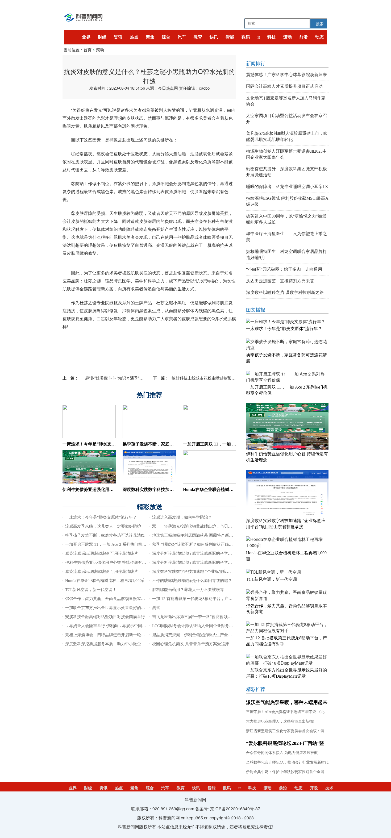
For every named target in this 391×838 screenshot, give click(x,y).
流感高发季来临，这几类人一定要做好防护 (103, 526)
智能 (230, 37)
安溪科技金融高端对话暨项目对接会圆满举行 (105, 617)
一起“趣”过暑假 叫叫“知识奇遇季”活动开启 (109, 378)
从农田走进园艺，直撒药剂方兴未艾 (280, 281)
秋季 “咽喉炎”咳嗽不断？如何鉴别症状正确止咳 (194, 544)
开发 (314, 788)
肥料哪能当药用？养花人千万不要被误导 (188, 589)
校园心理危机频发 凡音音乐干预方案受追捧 (190, 644)
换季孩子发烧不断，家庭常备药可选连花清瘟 (165, 444)
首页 (87, 49)
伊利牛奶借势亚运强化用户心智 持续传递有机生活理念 (114, 489)
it (258, 37)
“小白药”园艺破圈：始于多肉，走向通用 (284, 269)
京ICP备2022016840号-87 (235, 809)
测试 (156, 608)
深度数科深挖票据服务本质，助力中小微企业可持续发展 (115, 644)
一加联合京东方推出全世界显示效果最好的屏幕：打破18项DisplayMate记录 (131, 608)
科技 (271, 37)
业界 (86, 37)
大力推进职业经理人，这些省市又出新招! (280, 721)
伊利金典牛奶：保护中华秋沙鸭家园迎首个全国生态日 (290, 772)
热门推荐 (149, 394)
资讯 (118, 37)
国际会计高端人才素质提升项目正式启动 (284, 86)
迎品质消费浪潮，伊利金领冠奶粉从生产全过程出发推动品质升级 (210, 635)
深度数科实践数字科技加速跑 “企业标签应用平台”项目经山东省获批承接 (216, 571)
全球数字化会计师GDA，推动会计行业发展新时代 (287, 762)
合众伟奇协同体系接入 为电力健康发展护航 (282, 753)
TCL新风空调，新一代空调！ (91, 589)
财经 (102, 37)
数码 (246, 37)
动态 (319, 37)
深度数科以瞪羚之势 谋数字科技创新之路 (285, 292)
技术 (329, 788)
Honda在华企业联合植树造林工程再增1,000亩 (226, 489)
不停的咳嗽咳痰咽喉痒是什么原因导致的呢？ (192, 580)
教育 (198, 37)
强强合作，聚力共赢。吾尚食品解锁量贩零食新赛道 (111, 599)
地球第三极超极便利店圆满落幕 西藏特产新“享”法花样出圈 (204, 535)
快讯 (214, 37)
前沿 (303, 37)
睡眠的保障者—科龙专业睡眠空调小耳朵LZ (287, 186)
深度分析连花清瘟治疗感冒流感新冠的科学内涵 (194, 553)
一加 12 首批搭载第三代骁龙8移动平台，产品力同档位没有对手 (208, 599)
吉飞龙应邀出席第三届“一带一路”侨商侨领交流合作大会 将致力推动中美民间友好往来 (228, 617)
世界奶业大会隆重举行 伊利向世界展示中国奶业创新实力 (115, 626)
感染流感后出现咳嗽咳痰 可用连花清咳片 (101, 553)
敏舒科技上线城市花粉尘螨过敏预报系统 (198, 378)
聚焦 (150, 37)
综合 (166, 37)
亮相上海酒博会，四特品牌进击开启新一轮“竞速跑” (111, 635)
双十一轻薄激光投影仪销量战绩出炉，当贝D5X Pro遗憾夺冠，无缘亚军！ (217, 526)
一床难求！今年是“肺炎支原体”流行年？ (101, 444)
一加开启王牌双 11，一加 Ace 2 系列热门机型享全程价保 (115, 544)
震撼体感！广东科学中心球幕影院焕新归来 (286, 74)
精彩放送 (149, 506)
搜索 (319, 23)
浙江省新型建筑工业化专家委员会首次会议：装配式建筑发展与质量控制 (305, 731)
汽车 (182, 37)
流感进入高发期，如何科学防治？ (182, 517)
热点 (134, 37)
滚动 (287, 37)
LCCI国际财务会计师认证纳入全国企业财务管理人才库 (200, 626)
